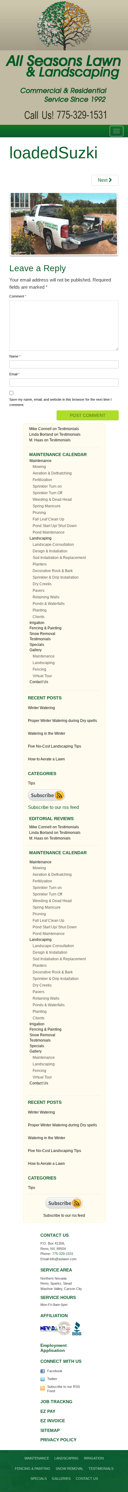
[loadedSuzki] (64, 223)
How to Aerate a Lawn (46, 759)
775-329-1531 (62, 1254)
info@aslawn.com (63, 1259)
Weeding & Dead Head (52, 499)
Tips (31, 783)
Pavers (38, 590)
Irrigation (37, 623)
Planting (40, 610)
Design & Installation (50, 551)
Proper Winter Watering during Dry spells (62, 720)
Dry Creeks (42, 584)
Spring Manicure (47, 506)
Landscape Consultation (53, 544)
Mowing (39, 466)
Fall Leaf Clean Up (48, 519)
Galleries (61, 1478)
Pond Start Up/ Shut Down (55, 526)
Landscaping (41, 538)
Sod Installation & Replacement (59, 558)
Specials (37, 644)
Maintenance (41, 461)
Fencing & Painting (46, 628)
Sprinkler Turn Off (47, 493)
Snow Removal (42, 634)
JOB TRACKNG (56, 1401)
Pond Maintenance (49, 532)
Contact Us (39, 682)
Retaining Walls (46, 597)
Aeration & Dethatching (52, 473)
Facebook (54, 1371)
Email (14, 374)
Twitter (52, 1379)
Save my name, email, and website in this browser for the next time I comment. (60, 402)
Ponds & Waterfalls (49, 603)
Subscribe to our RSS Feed (63, 1389)
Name (15, 356)
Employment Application (53, 1347)
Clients (38, 617)
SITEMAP (50, 1430)
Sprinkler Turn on (47, 486)
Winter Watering (41, 708)
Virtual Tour (42, 676)
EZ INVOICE (52, 1420)
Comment (17, 296)
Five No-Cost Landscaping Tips (54, 746)
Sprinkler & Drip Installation (56, 577)
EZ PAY (47, 1411)
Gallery (36, 650)
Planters (40, 564)
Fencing (39, 669)
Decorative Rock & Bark (53, 571)
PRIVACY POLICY (58, 1439)
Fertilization (42, 480)
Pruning (39, 512)
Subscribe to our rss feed (53, 807)
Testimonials (68, 429)
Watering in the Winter (46, 733)
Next (103, 180)
